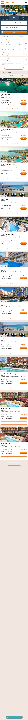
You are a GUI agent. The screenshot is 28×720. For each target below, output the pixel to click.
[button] (7, 23)
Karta (19, 717)
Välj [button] (26, 43)
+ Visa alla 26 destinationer (14, 68)
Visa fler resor (14, 464)
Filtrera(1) (11, 717)
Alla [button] (2, 39)
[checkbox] (2, 79)
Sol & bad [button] (8, 39)
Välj (23, 103)
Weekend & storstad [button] (18, 39)
